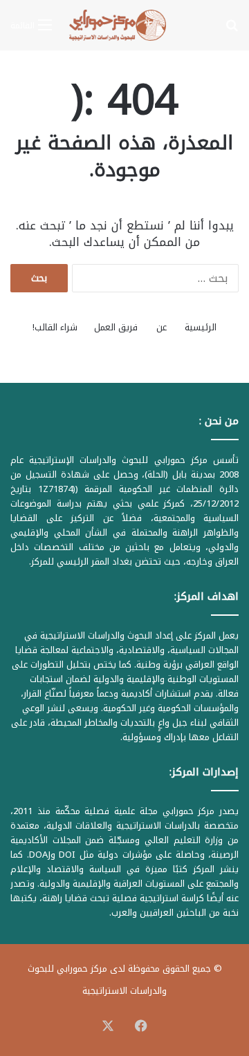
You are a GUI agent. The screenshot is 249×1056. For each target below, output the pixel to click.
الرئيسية (200, 327)
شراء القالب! (55, 327)
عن (161, 327)
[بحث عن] (232, 30)
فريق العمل (116, 327)
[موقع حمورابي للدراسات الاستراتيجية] (124, 25)
